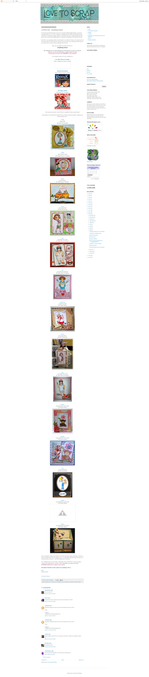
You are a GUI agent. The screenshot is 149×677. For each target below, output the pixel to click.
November (91, 217)
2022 (89, 201)
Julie (62, 238)
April (90, 230)
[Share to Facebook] (60, 580)
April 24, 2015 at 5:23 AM (50, 615)
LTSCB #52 (71, 581)
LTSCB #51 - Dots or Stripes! (95, 243)
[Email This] (56, 580)
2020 (89, 204)
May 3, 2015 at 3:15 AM (50, 654)
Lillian (62, 152)
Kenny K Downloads (65, 581)
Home (62, 660)
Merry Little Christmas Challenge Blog (95, 80)
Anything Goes (47, 581)
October (91, 219)
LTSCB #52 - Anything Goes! (95, 233)
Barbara (88, 70)
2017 (89, 210)
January (91, 253)
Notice (89, 38)
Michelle (62, 436)
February (91, 251)
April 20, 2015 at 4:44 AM (50, 593)
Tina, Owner (89, 73)
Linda (62, 206)
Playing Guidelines (92, 39)
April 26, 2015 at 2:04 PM (50, 639)
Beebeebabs (47, 590)
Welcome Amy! (92, 237)
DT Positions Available (93, 30)
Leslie (62, 119)
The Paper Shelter (62, 90)
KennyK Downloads (62, 71)
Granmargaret (48, 651)
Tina (62, 468)
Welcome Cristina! (93, 238)
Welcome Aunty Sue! (93, 235)
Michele (88, 72)
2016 (89, 212)
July (90, 224)
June (90, 226)
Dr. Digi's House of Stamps (62, 59)
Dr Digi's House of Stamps (56, 581)
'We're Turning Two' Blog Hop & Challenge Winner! (95, 241)
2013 (89, 257)
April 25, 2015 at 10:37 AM (50, 630)
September (91, 220)
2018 (89, 208)
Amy (62, 372)
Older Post (81, 660)
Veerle (46, 598)
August (91, 222)
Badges (89, 32)
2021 (89, 202)
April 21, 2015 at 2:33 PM (50, 601)
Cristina (62, 334)
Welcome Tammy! (93, 245)
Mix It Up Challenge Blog (92, 79)
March (90, 249)
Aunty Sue (62, 302)
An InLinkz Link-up (45, 576)
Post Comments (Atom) (52, 662)
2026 (89, 193)
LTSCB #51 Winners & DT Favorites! (96, 231)
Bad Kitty (47, 643)
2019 (89, 206)
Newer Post (44, 660)
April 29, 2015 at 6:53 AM (50, 646)
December (91, 215)
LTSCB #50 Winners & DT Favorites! (96, 247)
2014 (89, 255)
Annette (62, 500)
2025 (89, 195)
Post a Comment (46, 657)
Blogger (80, 673)
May (90, 228)
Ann (62, 270)
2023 (89, 199)
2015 (89, 213)
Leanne (46, 634)
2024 (89, 197)
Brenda (62, 179)
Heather (62, 404)
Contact (89, 34)
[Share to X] (59, 580)
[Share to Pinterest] (62, 580)
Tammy (62, 524)
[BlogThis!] (58, 580)
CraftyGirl (47, 605)
